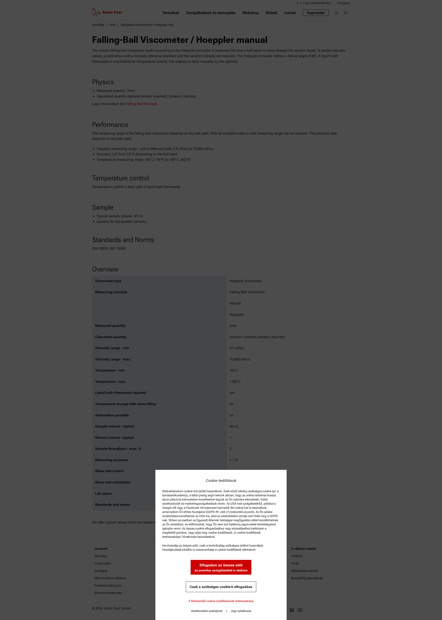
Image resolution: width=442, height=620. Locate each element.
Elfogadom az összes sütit (221, 567)
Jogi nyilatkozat (241, 611)
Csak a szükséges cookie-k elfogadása (221, 587)
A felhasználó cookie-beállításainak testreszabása (221, 601)
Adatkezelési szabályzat (206, 611)
